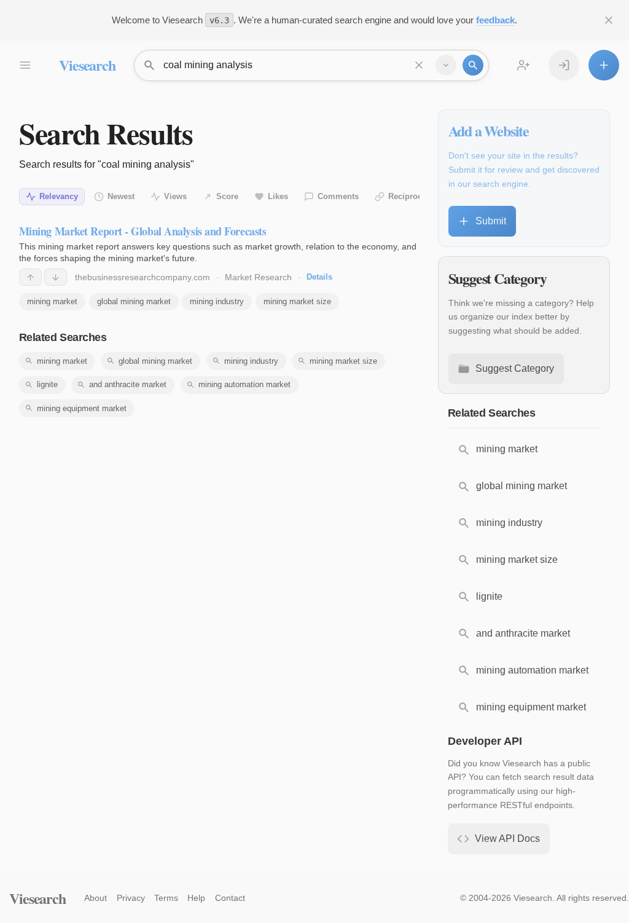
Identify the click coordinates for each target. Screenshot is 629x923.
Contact (230, 898)
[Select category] (446, 65)
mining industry (217, 301)
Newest (121, 196)
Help (196, 898)
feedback (495, 20)
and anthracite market (127, 384)
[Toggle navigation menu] (24, 65)
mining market (52, 301)
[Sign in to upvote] (30, 277)
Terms (166, 898)
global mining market (134, 301)
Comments (338, 196)
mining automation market (244, 384)
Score (227, 196)
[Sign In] (564, 65)
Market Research (258, 277)
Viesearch (87, 65)
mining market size (297, 301)
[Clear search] (418, 65)
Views (175, 196)
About (95, 898)
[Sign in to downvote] (55, 277)
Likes (278, 196)
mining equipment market (82, 408)
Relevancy (58, 196)
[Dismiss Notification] (608, 20)
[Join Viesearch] (523, 65)
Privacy (131, 898)
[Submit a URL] (603, 65)
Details (319, 276)
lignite (47, 384)
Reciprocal (408, 196)
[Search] (473, 65)
